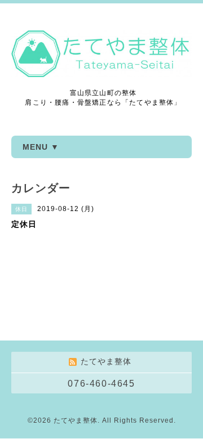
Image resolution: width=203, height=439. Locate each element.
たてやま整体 (76, 420)
